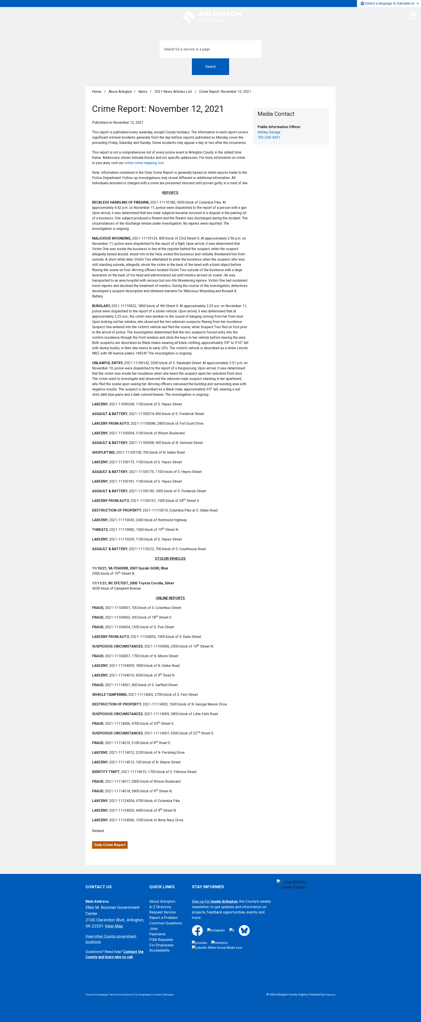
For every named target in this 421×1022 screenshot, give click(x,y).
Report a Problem (163, 918)
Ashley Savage (269, 132)
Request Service (162, 912)
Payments (157, 934)
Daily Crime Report (109, 845)
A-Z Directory (160, 907)
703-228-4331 (269, 137)
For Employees (161, 945)
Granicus (330, 994)
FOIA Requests (161, 940)
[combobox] (389, 3)
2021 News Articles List (174, 91)
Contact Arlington (163, 994)
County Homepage (96, 994)
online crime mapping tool (144, 163)
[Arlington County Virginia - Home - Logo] (212, 17)
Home (96, 91)
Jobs (153, 929)
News (143, 91)
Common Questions (165, 923)
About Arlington (120, 91)
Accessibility (159, 950)
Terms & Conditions (120, 994)
